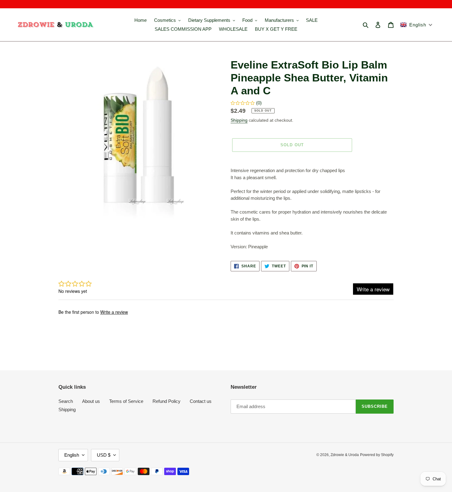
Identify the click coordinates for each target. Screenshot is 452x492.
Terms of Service (126, 401)
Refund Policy (166, 401)
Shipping (239, 120)
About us (91, 401)
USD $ (103, 455)
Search (65, 401)
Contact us (201, 401)
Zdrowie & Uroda (345, 455)
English (71, 455)
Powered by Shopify (377, 455)
